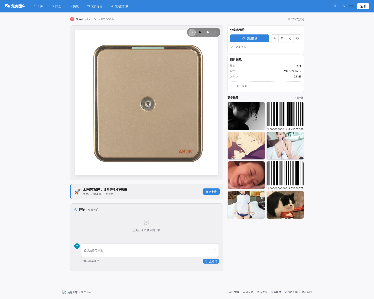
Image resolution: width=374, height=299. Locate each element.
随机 (76, 6)
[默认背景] (192, 32)
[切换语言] (335, 6)
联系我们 (307, 292)
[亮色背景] (207, 32)
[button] (265, 46)
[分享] (290, 38)
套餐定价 (96, 6)
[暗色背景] (199, 32)
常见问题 (248, 292)
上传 (40, 6)
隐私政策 (262, 292)
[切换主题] (343, 6)
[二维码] (282, 38)
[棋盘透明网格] (215, 32)
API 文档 (234, 292)
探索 (58, 6)
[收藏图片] (297, 38)
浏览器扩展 (121, 6)
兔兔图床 (18, 6)
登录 (352, 6)
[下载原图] (275, 38)
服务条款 (276, 292)
